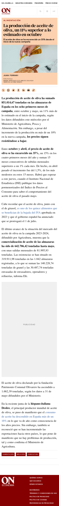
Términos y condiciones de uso (43, 493)
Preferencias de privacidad (42, 503)
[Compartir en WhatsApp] (8, 90)
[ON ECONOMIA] (6, 11)
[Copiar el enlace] (33, 90)
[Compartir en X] (3, 90)
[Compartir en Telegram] (13, 90)
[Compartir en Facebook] (18, 90)
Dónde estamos (36, 484)
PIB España (39, 3)
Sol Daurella (7, 3)
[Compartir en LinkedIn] (23, 90)
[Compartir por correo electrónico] (28, 90)
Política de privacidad (39, 497)
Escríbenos (34, 490)
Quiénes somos (36, 478)
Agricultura (33, 454)
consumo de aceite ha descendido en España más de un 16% (29, 416)
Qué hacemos (35, 481)
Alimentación (8, 454)
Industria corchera (23, 3)
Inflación (21, 454)
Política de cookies (38, 500)
